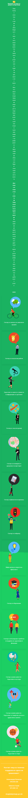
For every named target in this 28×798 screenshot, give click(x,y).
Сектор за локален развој (14, 428)
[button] (14, 3)
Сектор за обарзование (14, 603)
